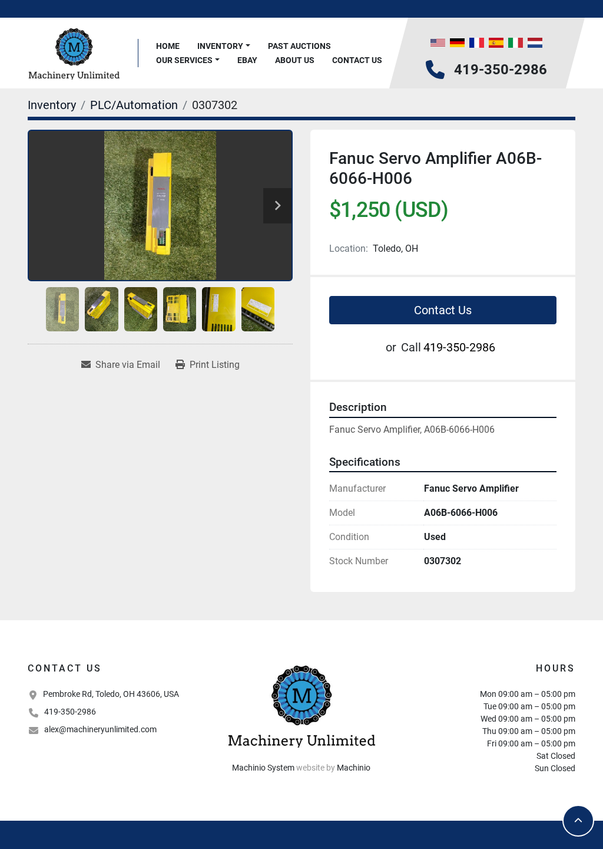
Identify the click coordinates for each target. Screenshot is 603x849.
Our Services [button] (184, 60)
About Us (294, 60)
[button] (223, 46)
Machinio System (263, 767)
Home (168, 46)
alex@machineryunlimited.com (100, 729)
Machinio (353, 767)
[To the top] (578, 821)
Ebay (247, 60)
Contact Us (357, 60)
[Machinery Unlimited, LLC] (301, 705)
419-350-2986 (500, 69)
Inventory (220, 46)
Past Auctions (299, 46)
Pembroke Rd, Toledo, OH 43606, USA (111, 694)
